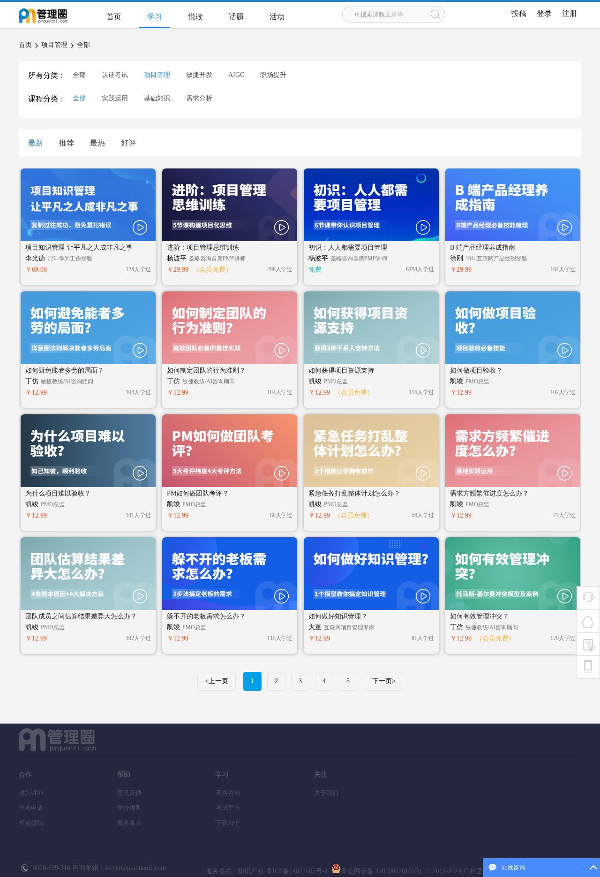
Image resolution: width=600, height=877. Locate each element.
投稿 (518, 13)
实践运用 (115, 98)
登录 (544, 13)
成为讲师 (31, 792)
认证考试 (115, 74)
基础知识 (157, 98)
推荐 (66, 143)
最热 (97, 143)
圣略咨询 (228, 792)
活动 (277, 17)
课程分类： (47, 99)
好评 (128, 143)
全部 (83, 44)
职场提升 (273, 74)
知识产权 (251, 871)
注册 (569, 13)
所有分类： (47, 75)
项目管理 (54, 44)
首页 (113, 17)
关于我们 (326, 792)
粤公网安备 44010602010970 (381, 871)
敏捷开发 (199, 74)
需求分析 (199, 98)
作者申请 (31, 807)
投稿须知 (31, 822)
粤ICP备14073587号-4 (296, 871)
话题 (236, 17)
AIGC (236, 74)
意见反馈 (129, 792)
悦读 (195, 17)
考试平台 (228, 807)
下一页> (384, 681)
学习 (154, 17)
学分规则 (129, 807)
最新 (35, 143)
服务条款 (129, 822)
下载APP (227, 822)
